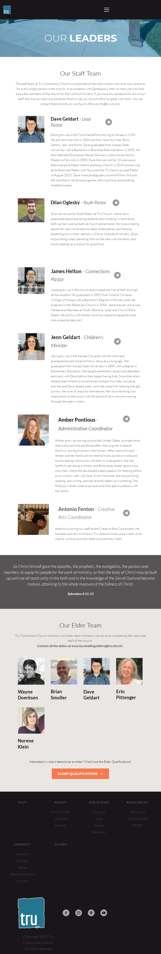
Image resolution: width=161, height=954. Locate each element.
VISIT (22, 802)
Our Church (60, 812)
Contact (22, 881)
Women (99, 832)
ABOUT (61, 802)
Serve (22, 868)
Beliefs (60, 826)
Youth (99, 826)
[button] (106, 9)
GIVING (61, 844)
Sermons (137, 812)
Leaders (60, 819)
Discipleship (137, 819)
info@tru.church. (109, 104)
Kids (99, 819)
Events (22, 854)
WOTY (137, 826)
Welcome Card (22, 874)
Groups (99, 812)
